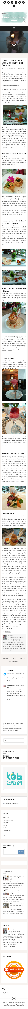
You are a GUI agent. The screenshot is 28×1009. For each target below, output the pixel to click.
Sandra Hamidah (11, 686)
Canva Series (6, 818)
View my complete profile (9, 946)
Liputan (5, 828)
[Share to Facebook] (10, 632)
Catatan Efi (13, 1002)
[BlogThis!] (7, 632)
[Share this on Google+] (10, 629)
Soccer (5, 833)
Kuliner (20, 68)
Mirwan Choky (10, 674)
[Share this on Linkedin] (13, 629)
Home (14, 658)
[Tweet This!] (8, 629)
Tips (4, 836)
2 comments (5, 70)
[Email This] (6, 632)
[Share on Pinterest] (12, 629)
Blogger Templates (20, 1006)
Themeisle (12, 1004)
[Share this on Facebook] (6, 629)
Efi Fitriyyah (13, 929)
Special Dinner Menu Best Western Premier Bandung (12, 62)
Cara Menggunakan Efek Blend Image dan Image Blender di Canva (17, 878)
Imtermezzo (6, 823)
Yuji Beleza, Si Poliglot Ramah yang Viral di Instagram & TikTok (17, 892)
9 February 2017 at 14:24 (15, 675)
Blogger (23, 1002)
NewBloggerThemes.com (9, 1006)
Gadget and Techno (8, 820)
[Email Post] (3, 632)
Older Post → (23, 658)
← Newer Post (5, 658)
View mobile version (14, 661)
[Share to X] (9, 632)
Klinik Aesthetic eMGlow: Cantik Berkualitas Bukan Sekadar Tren (17, 905)
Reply (8, 680)
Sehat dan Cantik (7, 830)
